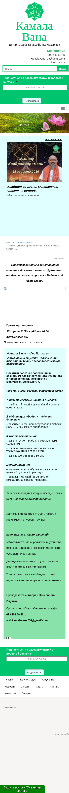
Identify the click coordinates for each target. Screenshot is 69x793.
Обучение (48, 679)
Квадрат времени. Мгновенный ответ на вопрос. (32, 188)
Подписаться (32, 100)
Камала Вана (34, 31)
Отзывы (54, 686)
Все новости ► (53, 139)
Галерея (26, 693)
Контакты (10, 693)
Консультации (28, 679)
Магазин (25, 686)
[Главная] (35, 11)
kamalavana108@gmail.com (48, 58)
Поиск (62, 68)
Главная (9, 679)
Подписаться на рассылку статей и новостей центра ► (33, 80)
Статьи (40, 686)
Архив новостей (26, 242)
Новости (10, 242)
